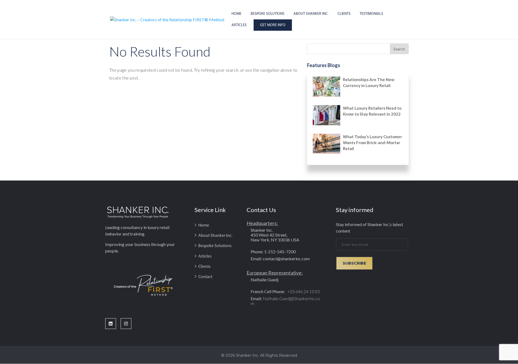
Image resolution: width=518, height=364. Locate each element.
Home (236, 14)
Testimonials (371, 14)
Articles (239, 25)
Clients (344, 14)
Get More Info (272, 25)
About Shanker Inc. (311, 14)
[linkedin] (113, 323)
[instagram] (128, 323)
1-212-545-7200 (280, 251)
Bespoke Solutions (267, 14)
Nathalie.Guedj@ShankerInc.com (285, 301)
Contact (205, 277)
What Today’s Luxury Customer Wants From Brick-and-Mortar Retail (372, 142)
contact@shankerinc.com (286, 258)
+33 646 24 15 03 (303, 291)
